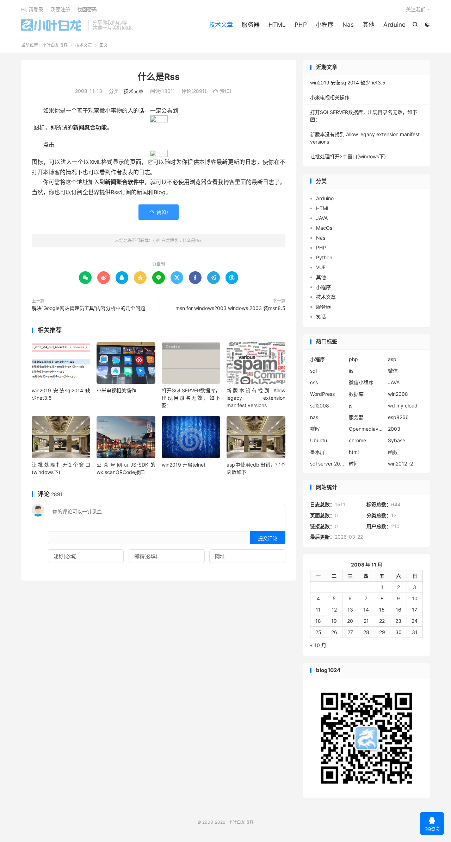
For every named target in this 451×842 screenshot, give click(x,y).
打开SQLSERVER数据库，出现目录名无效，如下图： (191, 397)
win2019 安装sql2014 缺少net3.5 (347, 83)
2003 (394, 429)
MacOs (324, 228)
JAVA (322, 218)
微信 (393, 371)
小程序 (325, 24)
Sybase (396, 440)
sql (313, 371)
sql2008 (319, 406)
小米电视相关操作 (116, 390)
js (350, 406)
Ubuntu (318, 440)
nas (314, 417)
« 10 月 (318, 645)
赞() (222, 91)
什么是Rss (159, 76)
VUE (321, 267)
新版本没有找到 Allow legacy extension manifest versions (256, 397)
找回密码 (87, 9)
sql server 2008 (327, 464)
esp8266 (398, 417)
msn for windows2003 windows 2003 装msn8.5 (230, 308)
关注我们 (416, 9)
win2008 (398, 394)
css (314, 382)
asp (392, 359)
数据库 (356, 394)
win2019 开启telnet (183, 465)
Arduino (394, 24)
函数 (393, 452)
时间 (354, 464)
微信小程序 (361, 382)
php (353, 359)
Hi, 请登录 (32, 9)
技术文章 (221, 24)
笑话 (321, 316)
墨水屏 (317, 452)
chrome (357, 440)
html (354, 452)
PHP (301, 24)
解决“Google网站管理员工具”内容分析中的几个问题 (88, 308)
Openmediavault (366, 429)
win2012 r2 (400, 464)
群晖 (315, 429)
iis (351, 371)
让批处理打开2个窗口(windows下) (348, 156)
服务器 (251, 24)
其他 (369, 24)
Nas (348, 24)
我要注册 (60, 9)
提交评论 (268, 538)
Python (324, 257)
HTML (277, 24)
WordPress (322, 394)
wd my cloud (403, 406)
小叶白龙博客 (53, 25)
